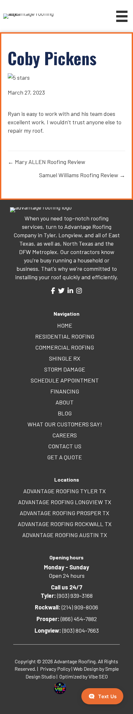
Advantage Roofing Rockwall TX (65, 523)
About (65, 402)
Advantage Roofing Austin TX (64, 534)
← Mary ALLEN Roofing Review (46, 161)
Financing (64, 391)
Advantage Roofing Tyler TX (64, 491)
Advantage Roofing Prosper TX (64, 512)
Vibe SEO (98, 676)
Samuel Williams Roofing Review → (82, 174)
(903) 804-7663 (67, 630)
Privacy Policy (55, 669)
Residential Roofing (64, 336)
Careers (64, 435)
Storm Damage (64, 369)
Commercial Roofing (64, 347)
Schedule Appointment (65, 380)
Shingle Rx (64, 358)
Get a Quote (64, 457)
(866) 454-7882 (66, 618)
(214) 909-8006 (66, 607)
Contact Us (64, 446)
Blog (65, 413)
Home (64, 325)
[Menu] (122, 16)
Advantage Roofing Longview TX (64, 501)
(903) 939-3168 (67, 595)
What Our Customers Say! (64, 424)
